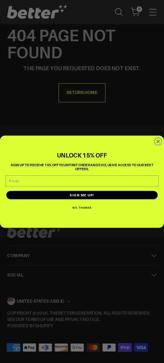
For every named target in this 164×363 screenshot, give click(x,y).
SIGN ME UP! (82, 195)
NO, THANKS (82, 207)
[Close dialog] (158, 141)
